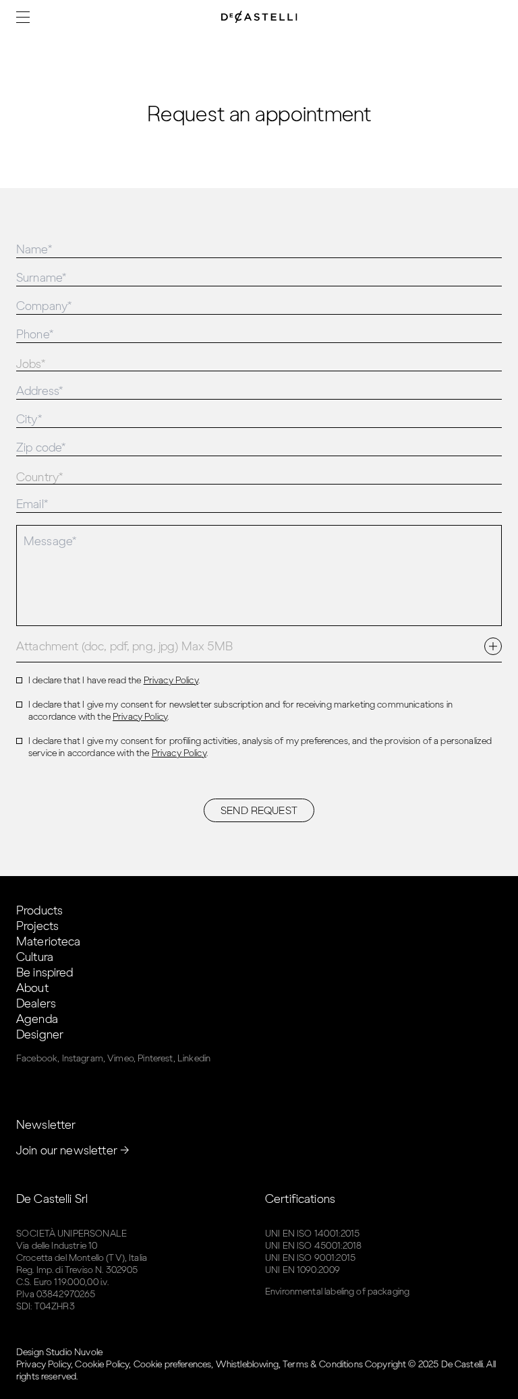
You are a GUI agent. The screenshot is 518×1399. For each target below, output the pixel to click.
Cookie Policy (102, 1364)
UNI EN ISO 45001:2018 (313, 1245)
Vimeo (120, 1058)
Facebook (36, 1058)
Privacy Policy (171, 680)
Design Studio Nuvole (59, 1352)
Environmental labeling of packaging (337, 1291)
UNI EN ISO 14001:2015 (312, 1233)
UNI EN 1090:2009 (302, 1270)
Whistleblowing (247, 1364)
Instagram (82, 1058)
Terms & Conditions (323, 1364)
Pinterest (155, 1058)
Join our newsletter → (73, 1150)
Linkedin (193, 1058)
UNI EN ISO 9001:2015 (310, 1258)
